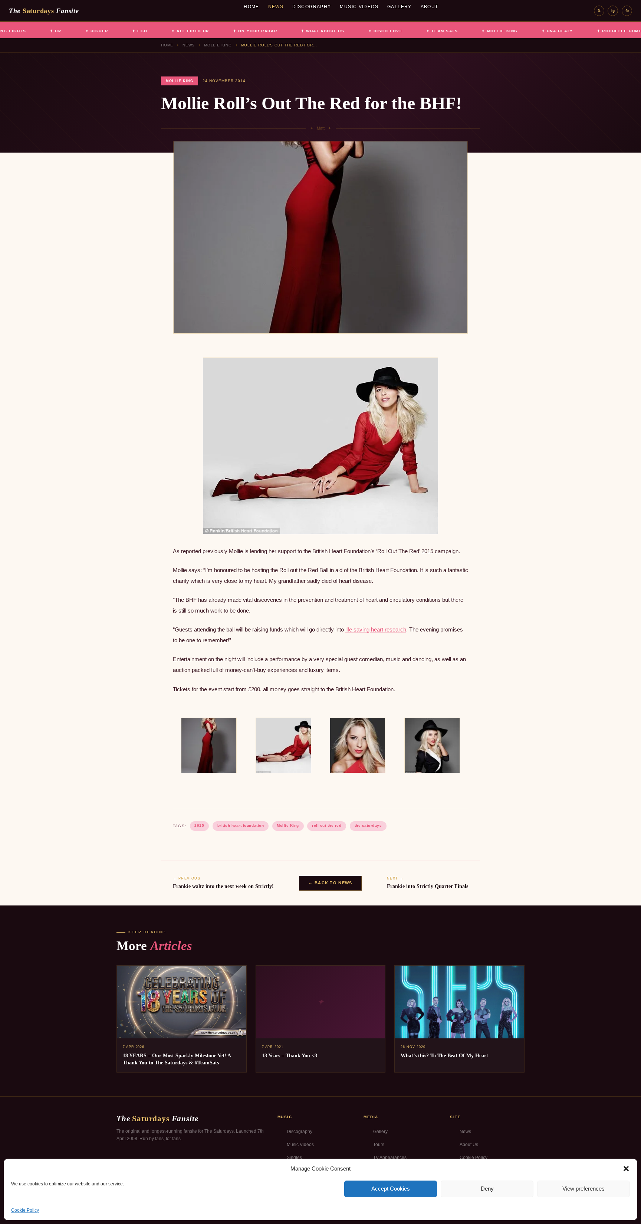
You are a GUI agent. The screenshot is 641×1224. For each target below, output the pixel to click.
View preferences (583, 1188)
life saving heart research (375, 629)
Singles (294, 1157)
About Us (469, 1144)
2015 (199, 825)
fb (627, 11)
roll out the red (326, 825)
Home (251, 6)
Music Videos (359, 6)
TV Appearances (390, 1157)
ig (613, 11)
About (429, 6)
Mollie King (218, 45)
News (276, 6)
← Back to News (330, 883)
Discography (311, 6)
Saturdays (44, 10)
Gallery (399, 6)
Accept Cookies (390, 1188)
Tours (378, 1144)
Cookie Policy (25, 1210)
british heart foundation (240, 825)
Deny (487, 1188)
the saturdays (368, 825)
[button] (626, 1168)
